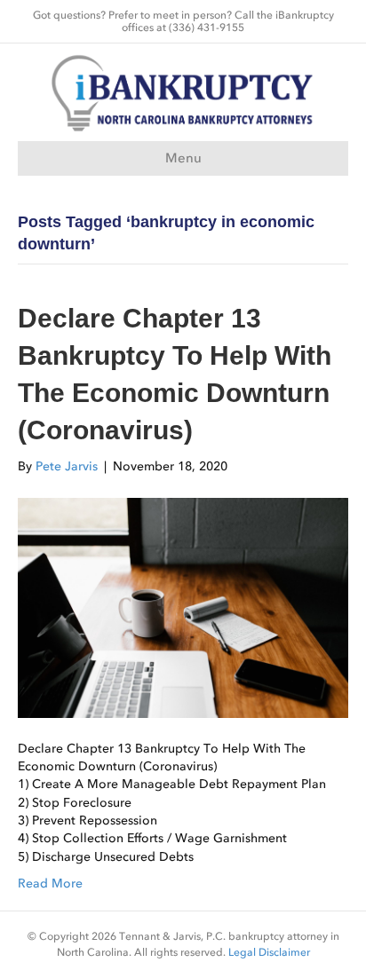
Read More (50, 883)
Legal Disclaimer (269, 952)
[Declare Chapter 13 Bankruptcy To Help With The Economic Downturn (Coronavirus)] (183, 606)
